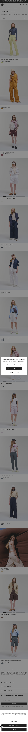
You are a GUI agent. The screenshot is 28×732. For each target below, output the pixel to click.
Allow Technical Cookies (14, 725)
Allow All (14, 729)
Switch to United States (14, 368)
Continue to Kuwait (14, 372)
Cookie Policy (7, 718)
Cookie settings (14, 721)
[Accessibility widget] (1, 726)
